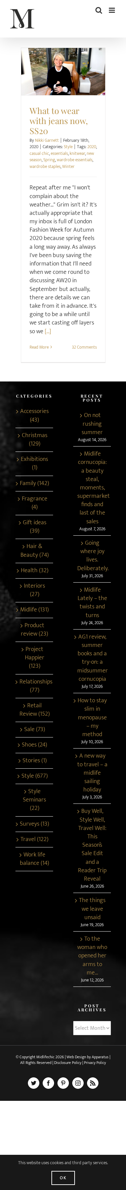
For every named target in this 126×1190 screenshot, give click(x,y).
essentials (59, 153)
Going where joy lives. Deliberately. (92, 556)
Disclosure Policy (68, 1062)
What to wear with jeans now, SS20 (63, 68)
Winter (68, 166)
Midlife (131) (34, 610)
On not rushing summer (92, 424)
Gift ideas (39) (34, 527)
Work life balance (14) (34, 859)
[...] (48, 331)
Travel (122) (34, 839)
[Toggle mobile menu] (112, 10)
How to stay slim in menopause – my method (92, 718)
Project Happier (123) (34, 658)
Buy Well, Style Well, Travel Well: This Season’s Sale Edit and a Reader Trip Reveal (92, 845)
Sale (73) (34, 729)
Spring (49, 160)
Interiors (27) (34, 590)
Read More (39, 347)
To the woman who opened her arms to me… (92, 956)
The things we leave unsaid (92, 909)
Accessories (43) (34, 415)
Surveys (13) (34, 824)
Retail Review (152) (34, 710)
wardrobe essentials (74, 160)
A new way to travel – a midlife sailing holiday (92, 773)
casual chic (39, 153)
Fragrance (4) (34, 503)
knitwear (77, 153)
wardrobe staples (45, 166)
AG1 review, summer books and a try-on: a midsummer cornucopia (92, 658)
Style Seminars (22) (34, 800)
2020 (91, 147)
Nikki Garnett (47, 140)
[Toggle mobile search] (98, 10)
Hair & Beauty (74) (34, 550)
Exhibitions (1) (34, 463)
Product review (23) (34, 629)
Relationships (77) (34, 686)
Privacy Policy (95, 1062)
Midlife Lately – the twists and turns (92, 603)
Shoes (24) (34, 745)
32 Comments (84, 347)
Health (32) (34, 571)
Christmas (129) (34, 439)
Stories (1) (35, 761)
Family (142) (34, 483)
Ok (63, 1178)
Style (63, 77)
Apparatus (100, 1057)
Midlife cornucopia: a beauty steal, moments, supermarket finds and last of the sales (92, 488)
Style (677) (35, 776)
